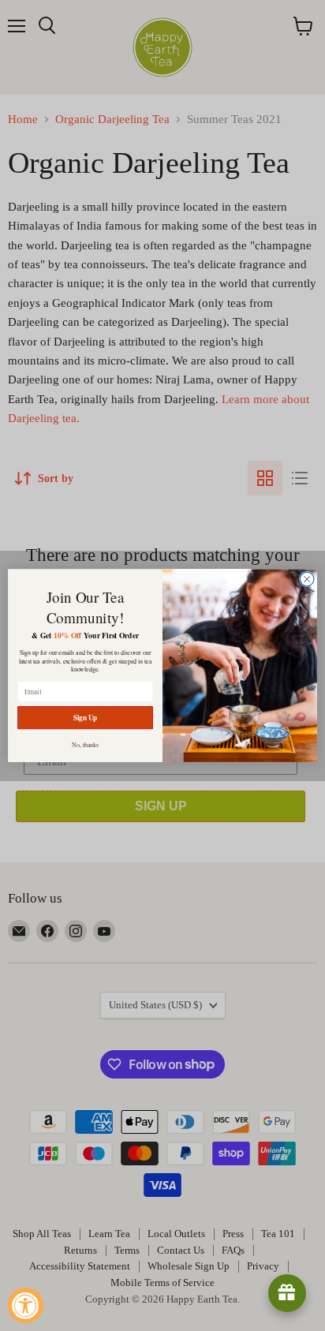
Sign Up (85, 717)
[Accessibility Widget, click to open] (25, 1305)
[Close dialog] (307, 579)
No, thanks (85, 744)
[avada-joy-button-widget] (287, 1293)
